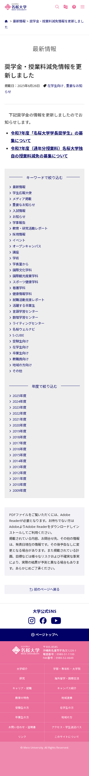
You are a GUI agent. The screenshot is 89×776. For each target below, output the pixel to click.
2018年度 (19, 437)
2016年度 (19, 449)
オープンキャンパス (27, 246)
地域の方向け (22, 365)
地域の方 (66, 717)
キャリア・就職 (22, 688)
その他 (17, 371)
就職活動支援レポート (28, 300)
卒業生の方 (22, 717)
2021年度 (19, 419)
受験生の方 (22, 707)
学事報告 (19, 222)
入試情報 (19, 211)
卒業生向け (21, 353)
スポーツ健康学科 (25, 282)
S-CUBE (18, 335)
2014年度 (19, 461)
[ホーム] (7, 21)
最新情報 (19, 21)
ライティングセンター (28, 323)
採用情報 (19, 234)
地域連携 (66, 698)
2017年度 (19, 443)
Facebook (43, 620)
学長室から (21, 264)
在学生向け (55, 86)
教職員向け (21, 359)
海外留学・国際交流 (67, 678)
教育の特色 (22, 698)
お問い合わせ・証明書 (22, 727)
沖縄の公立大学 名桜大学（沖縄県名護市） (15, 7)
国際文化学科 (22, 270)
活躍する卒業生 (24, 305)
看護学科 (19, 288)
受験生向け (21, 341)
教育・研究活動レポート (30, 228)
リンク (22, 736)
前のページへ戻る (47, 589)
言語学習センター (25, 311)
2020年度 (19, 425)
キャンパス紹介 (66, 688)
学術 (16, 258)
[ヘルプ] (74, 7)
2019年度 (19, 431)
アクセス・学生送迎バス (67, 727)
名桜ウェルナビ (24, 329)
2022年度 (19, 413)
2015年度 (19, 455)
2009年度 (19, 490)
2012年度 (19, 473)
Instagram (31, 620)
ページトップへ (47, 634)
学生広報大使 (22, 193)
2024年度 (19, 401)
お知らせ (19, 216)
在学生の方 (67, 707)
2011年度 (19, 478)
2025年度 (19, 395)
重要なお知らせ (24, 205)
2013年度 (19, 467)
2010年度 (19, 484)
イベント (19, 240)
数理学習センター (25, 317)
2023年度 (19, 407)
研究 (22, 678)
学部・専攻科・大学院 (67, 668)
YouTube (56, 620)
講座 (16, 252)
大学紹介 (22, 668)
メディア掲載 (22, 199)
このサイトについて (67, 736)
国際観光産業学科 (25, 276)
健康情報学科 (22, 294)
